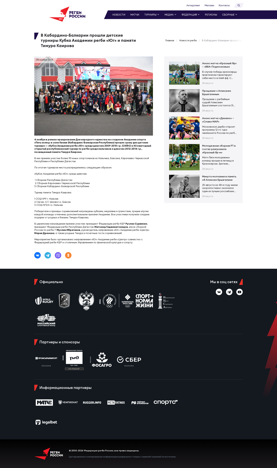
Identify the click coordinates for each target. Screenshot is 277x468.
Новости (118, 14)
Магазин (209, 5)
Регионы (211, 14)
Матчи (134, 14)
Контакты (224, 5)
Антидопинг (193, 5)
